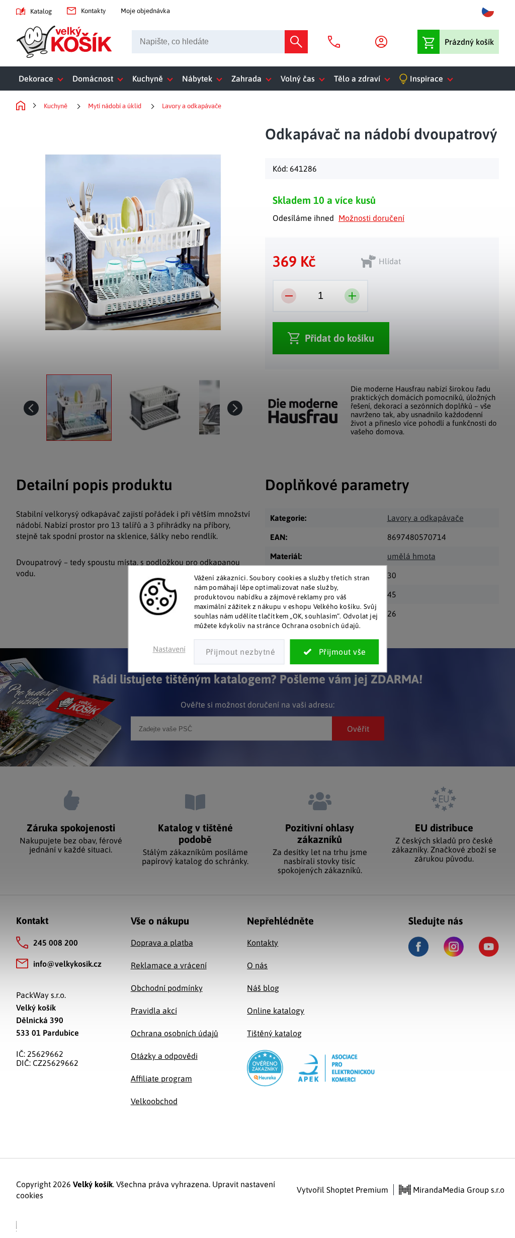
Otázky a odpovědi (164, 1055)
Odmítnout (239, 652)
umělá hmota (411, 556)
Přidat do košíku (339, 338)
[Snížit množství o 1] (288, 295)
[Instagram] (454, 947)
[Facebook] (418, 947)
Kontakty (93, 11)
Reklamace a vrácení (169, 965)
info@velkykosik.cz (67, 963)
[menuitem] (43, 78)
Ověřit (358, 728)
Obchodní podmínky (167, 987)
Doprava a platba (162, 942)
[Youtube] (489, 947)
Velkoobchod (154, 1101)
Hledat (296, 41)
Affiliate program (161, 1078)
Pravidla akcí (154, 1010)
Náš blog (263, 987)
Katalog (41, 11)
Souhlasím (334, 652)
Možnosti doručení (371, 217)
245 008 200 (55, 942)
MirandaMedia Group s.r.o (457, 1189)
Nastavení (169, 649)
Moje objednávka (145, 11)
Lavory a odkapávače (425, 517)
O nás (257, 965)
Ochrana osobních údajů (174, 1033)
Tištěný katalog (274, 1033)
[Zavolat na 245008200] (336, 42)
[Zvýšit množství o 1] (352, 295)
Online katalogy (275, 1010)
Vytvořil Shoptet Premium (342, 1189)
